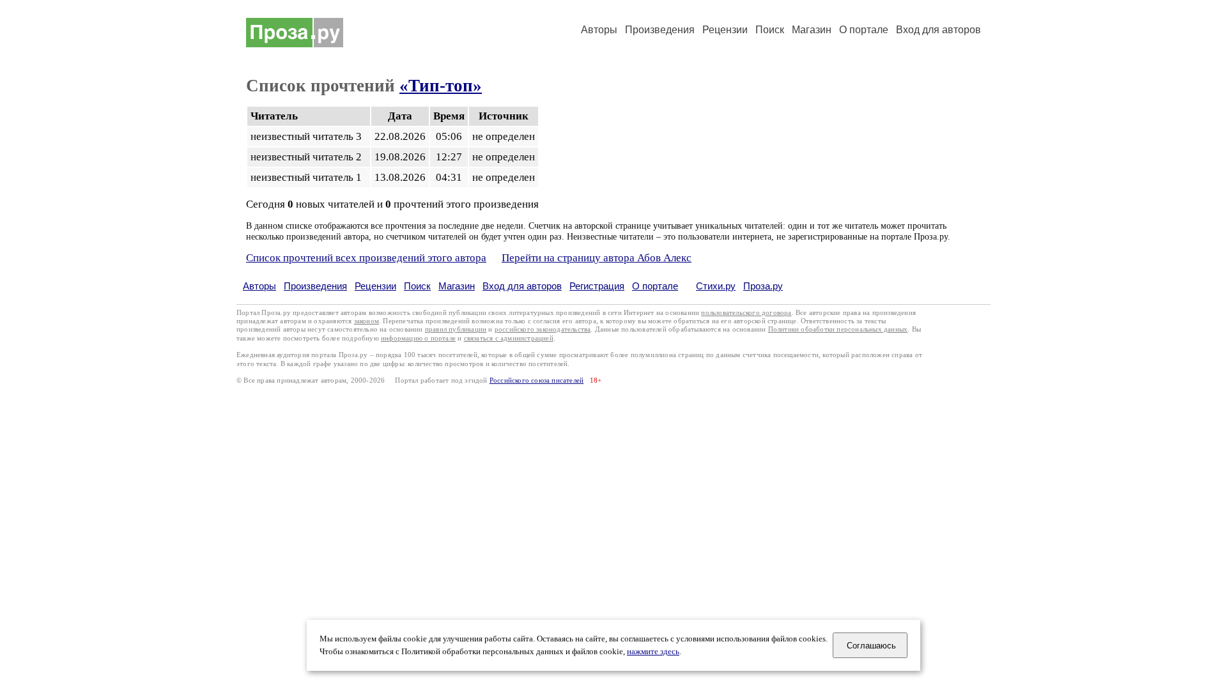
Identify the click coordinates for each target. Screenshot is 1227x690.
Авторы (599, 29)
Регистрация (596, 285)
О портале (655, 285)
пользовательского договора (746, 312)
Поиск (769, 29)
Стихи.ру (716, 285)
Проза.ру (763, 285)
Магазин (811, 29)
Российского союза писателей (536, 380)
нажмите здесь (653, 651)
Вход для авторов (938, 29)
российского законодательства (543, 329)
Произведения (660, 29)
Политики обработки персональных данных (838, 329)
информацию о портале (418, 338)
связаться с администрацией (508, 338)
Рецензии (725, 29)
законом (366, 321)
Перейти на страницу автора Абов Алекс (596, 258)
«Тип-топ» (440, 85)
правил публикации (455, 329)
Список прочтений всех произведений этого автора (366, 258)
